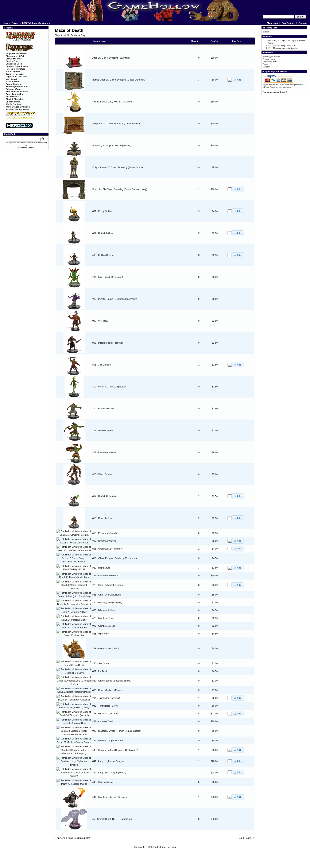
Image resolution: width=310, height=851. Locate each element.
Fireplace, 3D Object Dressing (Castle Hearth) (116, 123)
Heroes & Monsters (15, 69)
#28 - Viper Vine (100, 633)
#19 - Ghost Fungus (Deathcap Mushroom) (114, 558)
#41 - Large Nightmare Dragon (108, 761)
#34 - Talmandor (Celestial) (106, 698)
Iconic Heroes (13, 71)
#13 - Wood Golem (102, 474)
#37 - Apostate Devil (102, 721)
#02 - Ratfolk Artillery (102, 233)
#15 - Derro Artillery (102, 518)
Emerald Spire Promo (17, 66)
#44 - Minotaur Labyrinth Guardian (109, 797)
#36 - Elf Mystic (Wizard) (105, 713)
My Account (272, 23)
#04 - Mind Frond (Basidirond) (107, 277)
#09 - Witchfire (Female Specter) (109, 386)
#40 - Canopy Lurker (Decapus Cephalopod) (115, 750)
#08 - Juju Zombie (101, 364)
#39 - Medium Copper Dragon (107, 740)
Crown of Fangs (14, 59)
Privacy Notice (269, 59)
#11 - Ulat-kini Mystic (103, 430)
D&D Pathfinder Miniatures (35, 23)
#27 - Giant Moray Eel (103, 626)
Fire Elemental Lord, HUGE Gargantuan (112, 101)
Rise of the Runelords (17, 91)
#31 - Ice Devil (99, 671)
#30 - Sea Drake (100, 663)
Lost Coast (11, 79)
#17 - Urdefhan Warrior (104, 541)
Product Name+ (100, 41)
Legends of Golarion (16, 76)
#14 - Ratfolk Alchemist (104, 496)
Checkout (302, 23)
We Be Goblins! (14, 104)
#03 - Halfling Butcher (103, 255)
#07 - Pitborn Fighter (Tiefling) (107, 342)
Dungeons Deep (14, 64)
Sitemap (266, 67)
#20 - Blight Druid (101, 567)
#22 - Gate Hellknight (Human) (108, 585)
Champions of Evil (15, 56)
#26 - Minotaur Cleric (103, 618)
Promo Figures (13, 84)
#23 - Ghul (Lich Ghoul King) (106, 594)
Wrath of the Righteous (17, 109)
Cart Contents (288, 23)
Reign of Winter (13, 89)
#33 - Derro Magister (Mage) (107, 690)
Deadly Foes (12, 61)
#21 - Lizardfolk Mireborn (105, 575)
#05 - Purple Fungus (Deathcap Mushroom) (114, 299)
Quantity (195, 41)
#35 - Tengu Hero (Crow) (105, 705)
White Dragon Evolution (18, 107)
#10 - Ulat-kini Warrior (103, 408)
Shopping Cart (270, 28)
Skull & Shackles (14, 99)
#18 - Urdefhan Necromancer (107, 548)
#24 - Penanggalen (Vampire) (107, 602)
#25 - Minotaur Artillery (103, 610)
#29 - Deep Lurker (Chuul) (105, 648)
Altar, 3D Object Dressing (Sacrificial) (111, 57)
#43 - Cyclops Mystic (103, 782)
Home (5, 23)
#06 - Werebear (100, 321)
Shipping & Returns (271, 56)
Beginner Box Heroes (17, 53)
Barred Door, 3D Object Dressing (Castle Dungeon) (118, 79)
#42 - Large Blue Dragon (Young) (109, 772)
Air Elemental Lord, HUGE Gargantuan (112, 819)
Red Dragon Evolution (17, 86)
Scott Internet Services (164, 847)
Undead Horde (13, 102)
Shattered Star (13, 96)
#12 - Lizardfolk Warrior (104, 452)
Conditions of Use (270, 61)
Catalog (15, 23)
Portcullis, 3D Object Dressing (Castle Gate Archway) (119, 189)
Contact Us (267, 64)
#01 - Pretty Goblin (102, 211)
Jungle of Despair (15, 74)
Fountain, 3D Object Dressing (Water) (111, 145)
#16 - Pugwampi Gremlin (104, 533)
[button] (238, 79)
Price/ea (214, 41)
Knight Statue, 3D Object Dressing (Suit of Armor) (117, 167)
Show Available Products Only (70, 35)
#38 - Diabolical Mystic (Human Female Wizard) (116, 731)
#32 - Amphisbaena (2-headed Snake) (111, 680)
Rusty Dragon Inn (14, 94)
